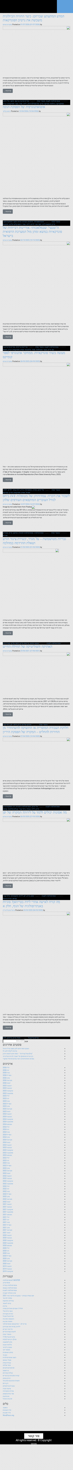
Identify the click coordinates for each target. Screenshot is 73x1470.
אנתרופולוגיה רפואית (26, 533)
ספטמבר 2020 (8, 1243)
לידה (25, 103)
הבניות (24, 221)
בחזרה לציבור (7, 1298)
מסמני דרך (6, 1349)
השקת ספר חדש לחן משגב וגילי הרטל (16, 1048)
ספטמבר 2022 (8, 1183)
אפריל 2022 (7, 1194)
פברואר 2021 (7, 1230)
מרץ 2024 (6, 1137)
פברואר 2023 (7, 1170)
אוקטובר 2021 (8, 1209)
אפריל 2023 (7, 1165)
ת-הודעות (6, 1396)
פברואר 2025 (7, 1109)
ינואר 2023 (6, 1173)
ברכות (5, 1306)
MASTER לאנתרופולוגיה (11, 1280)
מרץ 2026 (6, 1078)
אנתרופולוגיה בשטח (10, 1288)
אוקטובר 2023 (8, 1150)
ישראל (28, 492)
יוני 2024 (6, 1129)
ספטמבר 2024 (8, 1121)
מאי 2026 (6, 1072)
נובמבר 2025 (7, 1088)
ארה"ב (35, 490)
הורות (20, 221)
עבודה (28, 809)
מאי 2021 (6, 1222)
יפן (11, 724)
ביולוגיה (52, 103)
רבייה (5, 103)
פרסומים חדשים (8, 1368)
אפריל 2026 (7, 1075)
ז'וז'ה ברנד (16, 490)
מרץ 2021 (6, 1227)
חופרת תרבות (7, 1321)
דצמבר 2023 (7, 1145)
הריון (41, 103)
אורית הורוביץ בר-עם (22, 101)
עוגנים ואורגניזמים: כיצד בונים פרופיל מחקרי (18, 1058)
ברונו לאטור (7, 1303)
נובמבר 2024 (7, 1116)
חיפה (15, 724)
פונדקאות (10, 103)
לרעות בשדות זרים (9, 1331)
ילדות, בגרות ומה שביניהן (11, 1326)
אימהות (30, 221)
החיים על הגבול (33, 1037)
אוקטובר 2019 (8, 1271)
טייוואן (9, 1037)
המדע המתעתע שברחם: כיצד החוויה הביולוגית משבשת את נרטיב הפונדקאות (33, 18)
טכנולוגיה (39, 349)
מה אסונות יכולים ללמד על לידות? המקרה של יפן (35, 812)
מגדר (20, 103)
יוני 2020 (6, 1250)
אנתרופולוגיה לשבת (53, 101)
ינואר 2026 (6, 1083)
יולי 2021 (6, 1217)
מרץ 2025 (6, 1106)
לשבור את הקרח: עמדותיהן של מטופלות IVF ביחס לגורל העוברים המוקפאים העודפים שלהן (36, 498)
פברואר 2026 (7, 1080)
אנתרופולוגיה (39, 533)
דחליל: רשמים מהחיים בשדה (13, 1308)
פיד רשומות (7, 1410)
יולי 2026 (6, 1067)
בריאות (26, 643)
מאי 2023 (6, 1163)
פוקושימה (14, 896)
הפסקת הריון (7, 806)
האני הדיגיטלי (8, 1311)
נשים (22, 349)
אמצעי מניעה (34, 643)
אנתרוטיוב (6, 1282)
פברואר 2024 (7, 1139)
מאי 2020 (6, 1253)
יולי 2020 (6, 1248)
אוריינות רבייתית (22, 347)
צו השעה (6, 1370)
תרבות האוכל (7, 1398)
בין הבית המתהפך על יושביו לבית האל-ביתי (18, 1056)
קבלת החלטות (13, 809)
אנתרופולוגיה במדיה (10, 1285)
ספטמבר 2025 (8, 1093)
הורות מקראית (8, 1313)
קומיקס (5, 492)
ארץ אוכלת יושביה (9, 1293)
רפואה (5, 349)
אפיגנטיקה (60, 103)
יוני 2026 (6, 1070)
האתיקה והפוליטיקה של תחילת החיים (27, 646)
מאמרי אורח (41, 101)
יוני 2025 (6, 1098)
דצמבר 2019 (7, 1266)
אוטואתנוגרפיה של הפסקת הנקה (24, 107)
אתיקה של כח (26, 724)
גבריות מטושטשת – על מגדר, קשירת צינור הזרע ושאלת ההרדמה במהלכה (34, 541)
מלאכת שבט (7, 1344)
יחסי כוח (38, 224)
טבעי (45, 349)
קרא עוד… (7, 90)
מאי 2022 (6, 1191)
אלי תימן (6, 101)
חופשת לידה (46, 224)
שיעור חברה (7, 1388)
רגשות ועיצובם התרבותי (11, 1380)
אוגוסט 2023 (7, 1155)
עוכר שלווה (7, 1365)
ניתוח (17, 643)
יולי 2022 (6, 1186)
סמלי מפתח (7, 1360)
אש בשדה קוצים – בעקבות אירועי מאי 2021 (18, 1295)
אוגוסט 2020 (7, 1245)
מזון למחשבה (7, 1342)
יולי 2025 (6, 1096)
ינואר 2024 (6, 1142)
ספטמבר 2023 (8, 1152)
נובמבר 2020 (7, 1237)
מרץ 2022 (6, 1196)
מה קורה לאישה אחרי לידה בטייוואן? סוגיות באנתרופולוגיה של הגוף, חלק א (31, 904)
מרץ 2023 (6, 1168)
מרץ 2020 (6, 1258)
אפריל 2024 (7, 1134)
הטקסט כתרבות (8, 1319)
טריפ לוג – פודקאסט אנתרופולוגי (15, 1324)
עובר (16, 103)
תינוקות (5, 224)
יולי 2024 (6, 1127)
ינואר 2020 (6, 1263)
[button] (26, 1041)
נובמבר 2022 (7, 1178)
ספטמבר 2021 (8, 1212)
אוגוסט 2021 (7, 1214)
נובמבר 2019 (7, 1269)
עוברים (5, 533)
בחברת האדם (7, 24)
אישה (12, 101)
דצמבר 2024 (7, 1114)
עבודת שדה (7, 1362)
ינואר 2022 (6, 1201)
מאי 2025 (6, 1101)
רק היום (5, 1383)
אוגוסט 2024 (7, 1124)
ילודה (5, 490)
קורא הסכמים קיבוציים (11, 1375)
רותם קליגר (7, 111)
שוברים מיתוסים (9, 1386)
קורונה (5, 809)
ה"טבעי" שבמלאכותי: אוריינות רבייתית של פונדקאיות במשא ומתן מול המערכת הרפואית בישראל (32, 232)
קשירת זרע (6, 643)
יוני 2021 (6, 1219)
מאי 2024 (6, 1132)
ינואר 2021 (6, 1232)
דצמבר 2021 (7, 1204)
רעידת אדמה (7, 898)
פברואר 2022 (7, 1199)
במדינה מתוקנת (8, 1300)
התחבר (5, 1407)
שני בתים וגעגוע (8, 1393)
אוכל (18, 1037)
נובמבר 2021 (7, 1207)
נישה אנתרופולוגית (9, 1357)
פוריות (5, 535)
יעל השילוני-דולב (33, 103)
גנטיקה (46, 103)
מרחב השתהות (8, 1352)
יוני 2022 (6, 1188)
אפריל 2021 (7, 1225)
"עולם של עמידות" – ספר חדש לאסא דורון (18, 1053)
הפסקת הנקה (8, 221)
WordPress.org (8, 1415)
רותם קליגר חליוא (15, 224)
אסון (32, 896)
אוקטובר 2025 (8, 1090)
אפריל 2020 (7, 1256)
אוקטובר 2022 (8, 1181)
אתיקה (15, 533)
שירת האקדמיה (8, 1391)
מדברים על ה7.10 (9, 1337)
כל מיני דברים (8, 1329)
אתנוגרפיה (28, 490)
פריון (11, 492)
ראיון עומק (6, 1378)
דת (14, 806)
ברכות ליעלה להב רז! (10, 1051)
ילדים (33, 224)
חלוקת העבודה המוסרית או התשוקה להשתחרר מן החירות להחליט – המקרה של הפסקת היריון (36, 730)
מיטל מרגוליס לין (9, 910)
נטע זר (5, 1355)
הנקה (15, 221)
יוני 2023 (6, 1160)
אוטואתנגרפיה (39, 221)
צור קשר (33, 1436)
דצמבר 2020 (7, 1235)
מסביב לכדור (7, 1347)
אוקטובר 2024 (8, 1119)
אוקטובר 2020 (8, 1240)
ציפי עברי (6, 724)
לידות (21, 896)
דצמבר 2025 (7, 1085)
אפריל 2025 (7, 1103)
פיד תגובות (7, 1412)
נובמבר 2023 (7, 1147)
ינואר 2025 (6, 1111)
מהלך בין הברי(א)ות (9, 1339)
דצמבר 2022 (7, 1176)
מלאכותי (28, 349)
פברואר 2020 (7, 1261)
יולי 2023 (6, 1158)
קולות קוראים (8, 1373)
